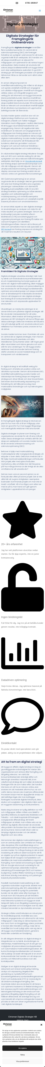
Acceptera (22, 1048)
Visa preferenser (22, 1061)
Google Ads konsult (33, 161)
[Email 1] (17, 3)
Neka (22, 1055)
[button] (41, 1025)
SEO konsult (6, 229)
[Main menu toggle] (40, 11)
